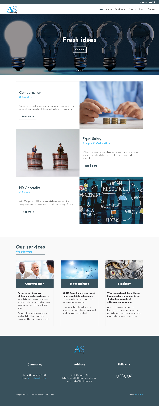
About (109, 9)
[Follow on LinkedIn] (129, 376)
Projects (132, 9)
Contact (151, 9)
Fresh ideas (79, 39)
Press (141, 9)
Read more (28, 116)
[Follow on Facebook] (119, 376)
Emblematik (139, 394)
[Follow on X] (124, 376)
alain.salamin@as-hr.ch (37, 377)
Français (143, 2)
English (152, 2)
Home (100, 9)
